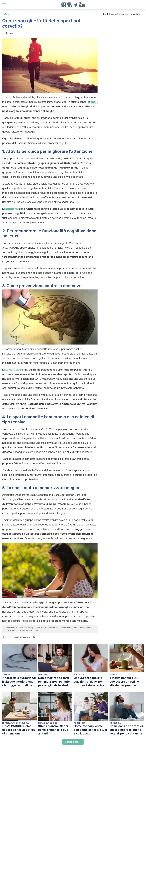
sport (94, 101)
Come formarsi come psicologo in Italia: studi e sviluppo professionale (90, 729)
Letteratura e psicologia (15, 723)
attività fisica (12, 369)
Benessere (43, 675)
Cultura (5, 14)
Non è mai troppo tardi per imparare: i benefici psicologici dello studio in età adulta (54, 681)
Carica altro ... (73, 741)
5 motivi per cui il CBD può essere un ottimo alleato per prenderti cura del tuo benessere (126, 681)
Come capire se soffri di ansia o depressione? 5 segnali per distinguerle (126, 729)
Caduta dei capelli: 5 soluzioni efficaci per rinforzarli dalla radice (89, 681)
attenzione (11, 208)
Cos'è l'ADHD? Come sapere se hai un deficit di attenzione (18, 729)
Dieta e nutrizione (47, 723)
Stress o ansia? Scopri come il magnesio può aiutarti (53, 729)
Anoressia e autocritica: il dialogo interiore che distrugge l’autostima (19, 681)
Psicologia (79, 723)
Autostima (8, 675)
